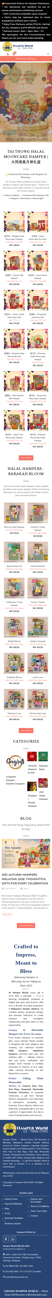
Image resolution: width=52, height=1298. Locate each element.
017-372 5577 (26, 1271)
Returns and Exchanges (36, 1200)
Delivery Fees (11, 1199)
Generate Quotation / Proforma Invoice (14, 1221)
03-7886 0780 (11, 1266)
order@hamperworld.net (16, 1277)
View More (26, 457)
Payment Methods (13, 1204)
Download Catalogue (26, 58)
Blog (7, 1208)
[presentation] (2, 102)
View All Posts (26, 925)
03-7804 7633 (26, 1266)
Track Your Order (39, 1211)
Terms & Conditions (40, 1206)
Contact (34, 1215)
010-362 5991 (11, 1271)
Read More (7, 914)
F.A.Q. (8, 1213)
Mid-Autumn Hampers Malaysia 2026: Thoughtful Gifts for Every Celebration (25, 879)
